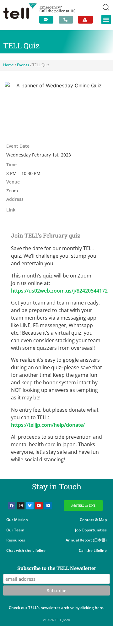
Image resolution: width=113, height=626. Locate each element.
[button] (106, 19)
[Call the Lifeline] (66, 20)
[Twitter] (30, 505)
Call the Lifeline (93, 550)
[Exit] (85, 20)
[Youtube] (39, 505)
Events (23, 65)
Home (8, 65)
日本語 (99, 540)
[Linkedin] (48, 505)
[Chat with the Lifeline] (46, 20)
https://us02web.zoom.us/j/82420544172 (59, 290)
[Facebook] (11, 505)
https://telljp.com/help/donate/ (48, 424)
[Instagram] (20, 505)
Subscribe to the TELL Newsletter (56, 568)
